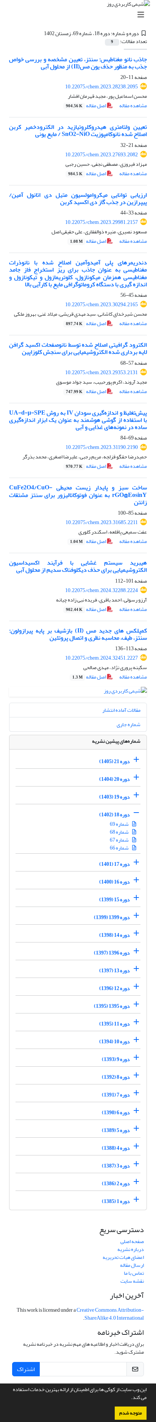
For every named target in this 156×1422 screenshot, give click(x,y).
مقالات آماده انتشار (121, 710)
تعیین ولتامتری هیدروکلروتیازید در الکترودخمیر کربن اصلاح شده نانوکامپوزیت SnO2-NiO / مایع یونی (78, 130)
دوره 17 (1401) (114, 864)
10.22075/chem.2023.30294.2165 (101, 304)
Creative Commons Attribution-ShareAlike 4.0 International (110, 1314)
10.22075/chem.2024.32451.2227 (101, 658)
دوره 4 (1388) (116, 1148)
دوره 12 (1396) (114, 988)
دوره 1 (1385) (116, 1201)
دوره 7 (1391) (116, 1094)
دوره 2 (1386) (116, 1183)
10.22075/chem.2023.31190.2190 (102, 447)
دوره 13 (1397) (114, 970)
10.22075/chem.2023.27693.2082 (101, 155)
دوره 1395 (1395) (112, 1006)
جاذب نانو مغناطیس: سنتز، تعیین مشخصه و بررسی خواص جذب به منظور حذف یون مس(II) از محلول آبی (78, 63)
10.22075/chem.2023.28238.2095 (101, 87)
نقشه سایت (132, 1281)
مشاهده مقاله (133, 105)
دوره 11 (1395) (114, 1023)
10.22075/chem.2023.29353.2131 (101, 372)
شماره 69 (119, 824)
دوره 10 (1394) (114, 1041)
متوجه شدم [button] (130, 1412)
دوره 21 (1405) (114, 761)
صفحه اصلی (132, 1241)
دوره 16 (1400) (114, 881)
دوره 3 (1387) (116, 1165)
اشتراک (26, 1369)
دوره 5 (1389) (116, 1130)
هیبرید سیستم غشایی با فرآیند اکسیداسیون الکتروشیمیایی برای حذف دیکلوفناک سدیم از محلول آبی (78, 566)
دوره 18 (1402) (114, 814)
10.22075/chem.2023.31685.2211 (102, 522)
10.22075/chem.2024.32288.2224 (101, 590)
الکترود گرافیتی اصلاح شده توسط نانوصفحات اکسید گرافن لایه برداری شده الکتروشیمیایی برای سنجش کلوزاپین (78, 348)
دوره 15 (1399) (114, 899)
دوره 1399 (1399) (112, 917)
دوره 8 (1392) (116, 1077)
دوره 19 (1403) (114, 796)
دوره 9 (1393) (116, 1059)
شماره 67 (119, 840)
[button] (129, 1398)
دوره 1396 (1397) (112, 952)
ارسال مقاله (132, 1265)
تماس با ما (134, 1273)
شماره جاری (128, 724)
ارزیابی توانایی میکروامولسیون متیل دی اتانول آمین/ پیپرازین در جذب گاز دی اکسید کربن (78, 198)
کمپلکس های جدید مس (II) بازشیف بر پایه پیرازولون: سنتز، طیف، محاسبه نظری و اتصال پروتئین (78, 634)
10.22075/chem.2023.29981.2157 (101, 222)
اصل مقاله (86, 105)
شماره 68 (119, 832)
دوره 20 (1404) (114, 779)
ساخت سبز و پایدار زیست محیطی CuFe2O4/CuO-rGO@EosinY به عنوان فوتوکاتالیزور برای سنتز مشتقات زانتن (78, 494)
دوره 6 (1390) (116, 1112)
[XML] (39, 33)
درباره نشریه (130, 1249)
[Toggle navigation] (80, 14)
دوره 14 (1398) (114, 935)
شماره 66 (119, 848)
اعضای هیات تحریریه (123, 1257)
